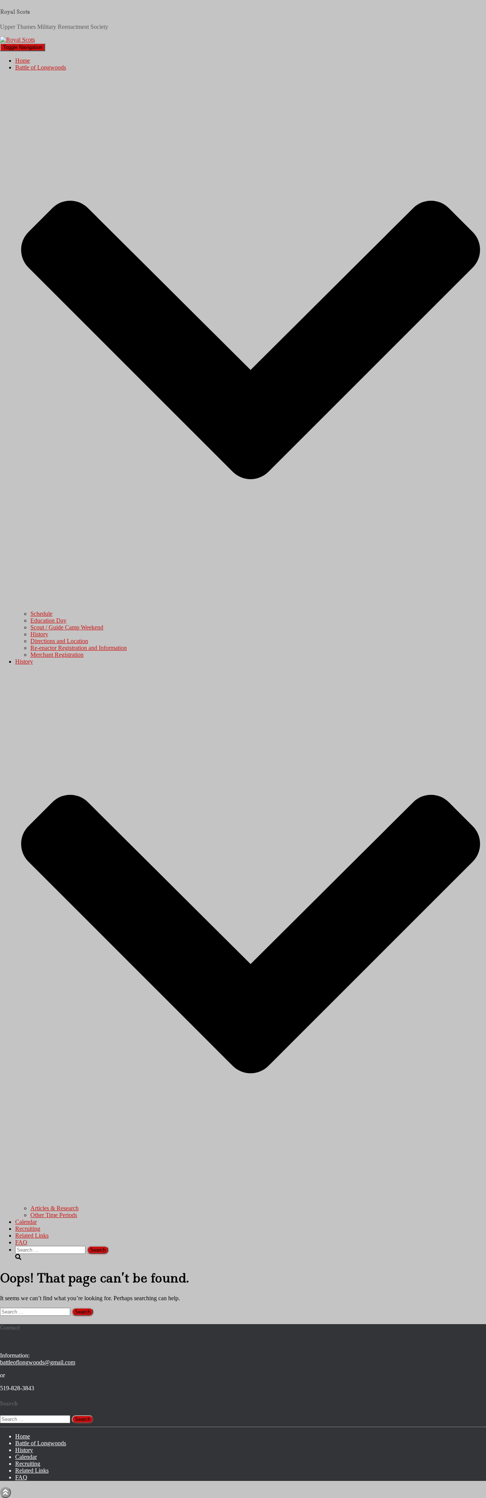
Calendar (26, 1222)
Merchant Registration (57, 654)
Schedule (41, 613)
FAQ (21, 1242)
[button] (250, 607)
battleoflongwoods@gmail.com (37, 1362)
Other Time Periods (53, 1215)
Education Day (48, 620)
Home (22, 60)
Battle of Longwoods (40, 1443)
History (39, 634)
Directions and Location (59, 641)
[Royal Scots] (17, 39)
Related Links (32, 1235)
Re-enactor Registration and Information (78, 648)
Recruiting (27, 1228)
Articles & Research (54, 1208)
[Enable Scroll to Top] (5, 1492)
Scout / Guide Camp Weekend (66, 627)
